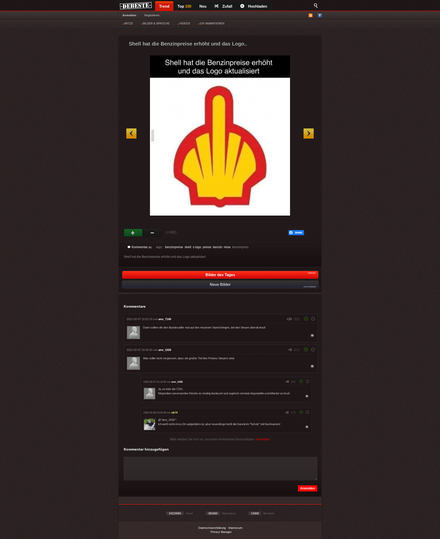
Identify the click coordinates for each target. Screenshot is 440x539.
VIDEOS (184, 23)
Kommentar (142, 247)
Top (184, 6)
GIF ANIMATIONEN (211, 23)
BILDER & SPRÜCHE (156, 23)
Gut (133, 233)
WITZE (128, 23)
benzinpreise (174, 247)
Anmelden (129, 15)
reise (227, 247)
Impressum (235, 527)
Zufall (227, 6)
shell (188, 247)
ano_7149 (164, 319)
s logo (197, 247)
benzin (217, 247)
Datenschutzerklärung (212, 527)
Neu (203, 6)
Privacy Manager (221, 531)
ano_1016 (177, 381)
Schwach (152, 233)
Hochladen (257, 6)
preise (207, 247)
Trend (164, 6)
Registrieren (151, 15)
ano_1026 (164, 349)
